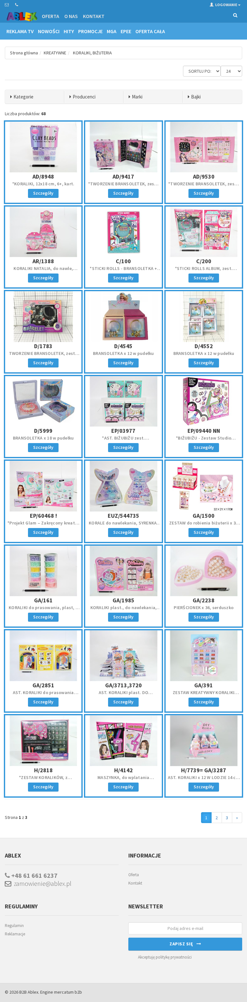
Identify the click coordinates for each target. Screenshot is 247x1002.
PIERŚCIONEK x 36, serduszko (203, 607)
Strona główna (24, 53)
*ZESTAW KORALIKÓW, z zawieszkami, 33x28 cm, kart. (43, 780)
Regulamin (14, 925)
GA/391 (203, 685)
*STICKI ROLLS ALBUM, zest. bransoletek (204, 271)
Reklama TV (20, 31)
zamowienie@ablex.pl (41, 883)
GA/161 (43, 600)
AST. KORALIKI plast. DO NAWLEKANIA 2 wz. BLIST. (123, 695)
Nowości (48, 31)
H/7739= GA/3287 (203, 770)
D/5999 (43, 430)
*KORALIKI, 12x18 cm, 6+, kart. (43, 184)
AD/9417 (123, 176)
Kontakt (94, 16)
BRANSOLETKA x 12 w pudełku (123, 353)
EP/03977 (123, 430)
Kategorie (23, 97)
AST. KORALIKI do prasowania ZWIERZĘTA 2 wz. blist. (43, 695)
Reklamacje (15, 934)
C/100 (123, 261)
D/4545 (123, 346)
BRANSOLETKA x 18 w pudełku (43, 438)
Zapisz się (183, 944)
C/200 (203, 261)
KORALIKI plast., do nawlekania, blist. (123, 610)
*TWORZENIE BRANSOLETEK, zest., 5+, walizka (123, 186)
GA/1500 (204, 515)
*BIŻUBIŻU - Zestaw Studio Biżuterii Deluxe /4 (203, 441)
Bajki (196, 97)
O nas (71, 16)
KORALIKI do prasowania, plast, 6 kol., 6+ (43, 610)
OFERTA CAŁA (150, 31)
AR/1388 (43, 261)
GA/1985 (123, 600)
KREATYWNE (55, 53)
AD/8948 (43, 176)
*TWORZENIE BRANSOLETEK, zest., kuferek (203, 186)
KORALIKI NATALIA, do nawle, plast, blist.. (43, 271)
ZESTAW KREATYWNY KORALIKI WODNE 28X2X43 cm (203, 695)
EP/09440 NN (204, 430)
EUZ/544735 (123, 515)
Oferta (50, 16)
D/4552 (204, 346)
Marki (137, 97)
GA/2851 (43, 685)
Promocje (90, 31)
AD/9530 (204, 176)
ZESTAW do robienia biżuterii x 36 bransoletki (203, 526)
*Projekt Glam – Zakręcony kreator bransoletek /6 (43, 526)
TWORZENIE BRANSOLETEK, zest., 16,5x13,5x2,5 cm (43, 356)
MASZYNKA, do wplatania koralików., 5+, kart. (123, 780)
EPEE (126, 31)
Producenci (84, 97)
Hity (69, 31)
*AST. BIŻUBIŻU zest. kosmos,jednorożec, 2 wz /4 (123, 441)
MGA (111, 31)
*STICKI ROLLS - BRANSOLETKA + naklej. (123, 271)
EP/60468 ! (43, 515)
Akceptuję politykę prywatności (165, 957)
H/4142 (123, 770)
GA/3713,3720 (123, 685)
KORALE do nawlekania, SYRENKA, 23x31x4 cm (123, 526)
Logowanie (226, 4)
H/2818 (43, 770)
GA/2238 (204, 600)
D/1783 (43, 346)
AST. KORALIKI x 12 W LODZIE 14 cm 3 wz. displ (204, 780)
